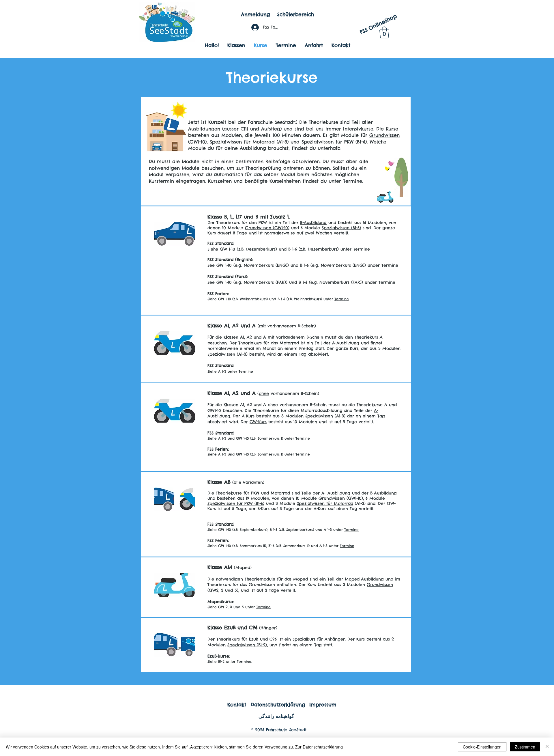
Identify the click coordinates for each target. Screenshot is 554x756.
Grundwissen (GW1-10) (267, 227)
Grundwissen (384, 135)
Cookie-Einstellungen (482, 747)
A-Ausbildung (345, 343)
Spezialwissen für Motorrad (242, 142)
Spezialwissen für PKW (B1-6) (235, 503)
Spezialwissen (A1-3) (227, 354)
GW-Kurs (258, 421)
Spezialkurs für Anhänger (319, 639)
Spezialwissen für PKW (327, 142)
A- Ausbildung (335, 493)
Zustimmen (525, 747)
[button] (384, 32)
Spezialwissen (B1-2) (247, 644)
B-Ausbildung (313, 222)
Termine (352, 181)
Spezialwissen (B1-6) (341, 227)
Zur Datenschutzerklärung (319, 747)
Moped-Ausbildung (364, 579)
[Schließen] (547, 746)
